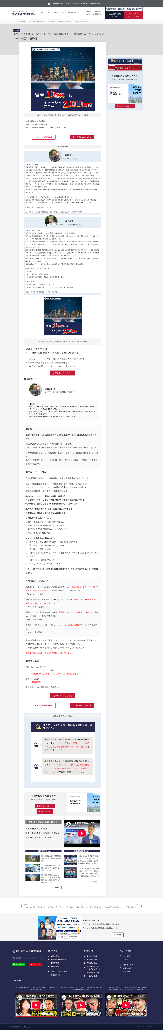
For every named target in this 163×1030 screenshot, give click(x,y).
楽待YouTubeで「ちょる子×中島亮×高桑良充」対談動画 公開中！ (78, 3)
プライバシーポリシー (145, 1027)
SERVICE (43, 13)
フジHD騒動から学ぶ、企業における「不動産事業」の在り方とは (51, 867)
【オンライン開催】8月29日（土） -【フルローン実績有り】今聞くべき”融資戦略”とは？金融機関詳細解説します (88, 872)
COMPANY (72, 13)
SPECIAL (57, 13)
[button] (29, 752)
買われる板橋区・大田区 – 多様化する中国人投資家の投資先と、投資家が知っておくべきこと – (51, 879)
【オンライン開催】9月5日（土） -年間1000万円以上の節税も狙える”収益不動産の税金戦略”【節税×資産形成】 (89, 860)
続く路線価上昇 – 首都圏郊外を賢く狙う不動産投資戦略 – (51, 858)
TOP (20, 21)
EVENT (25, 21)
